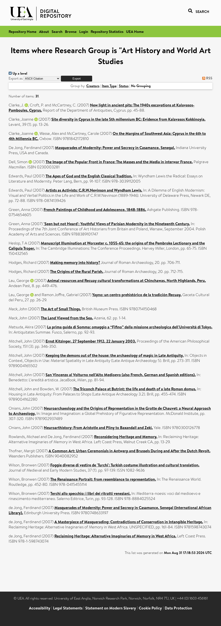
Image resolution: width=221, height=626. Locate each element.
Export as (16, 78)
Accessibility (39, 608)
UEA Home (135, 31)
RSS (208, 78)
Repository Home (22, 31)
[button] (76, 79)
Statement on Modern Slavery (110, 608)
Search (57, 31)
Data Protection (178, 608)
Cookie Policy (150, 608)
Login (83, 31)
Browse (71, 31)
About (44, 31)
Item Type (109, 85)
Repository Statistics (107, 31)
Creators (92, 85)
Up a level (19, 73)
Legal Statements (67, 608)
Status (124, 85)
